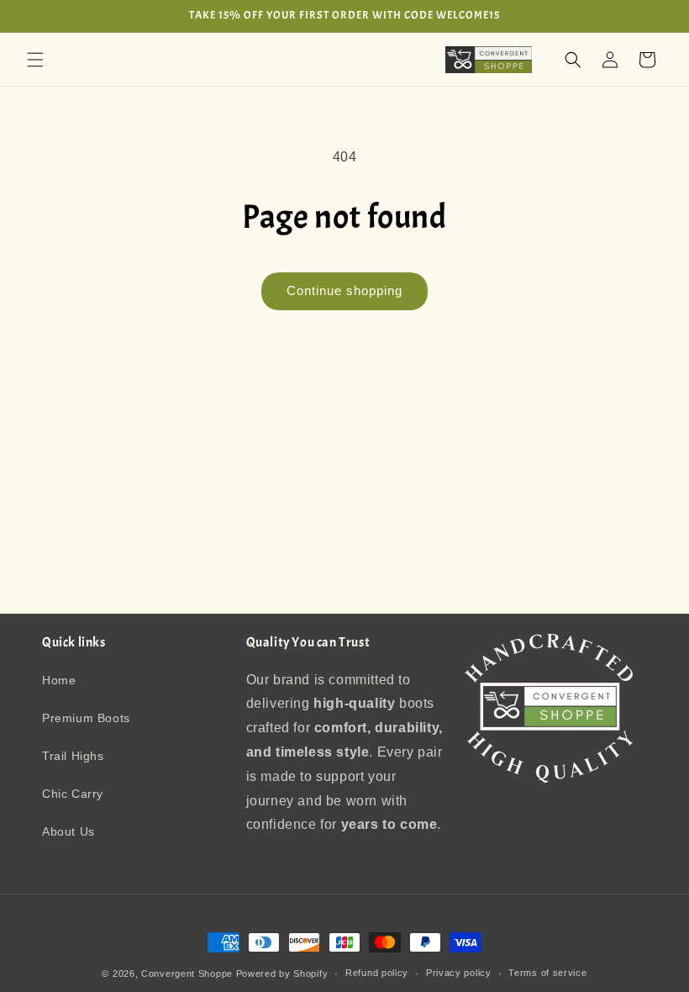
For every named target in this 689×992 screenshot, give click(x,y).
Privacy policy (459, 973)
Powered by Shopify (282, 973)
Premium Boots (86, 718)
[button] (35, 59)
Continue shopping (344, 290)
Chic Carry (72, 793)
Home (59, 680)
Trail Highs (73, 755)
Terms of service (547, 973)
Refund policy (376, 973)
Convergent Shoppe (187, 973)
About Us (68, 831)
